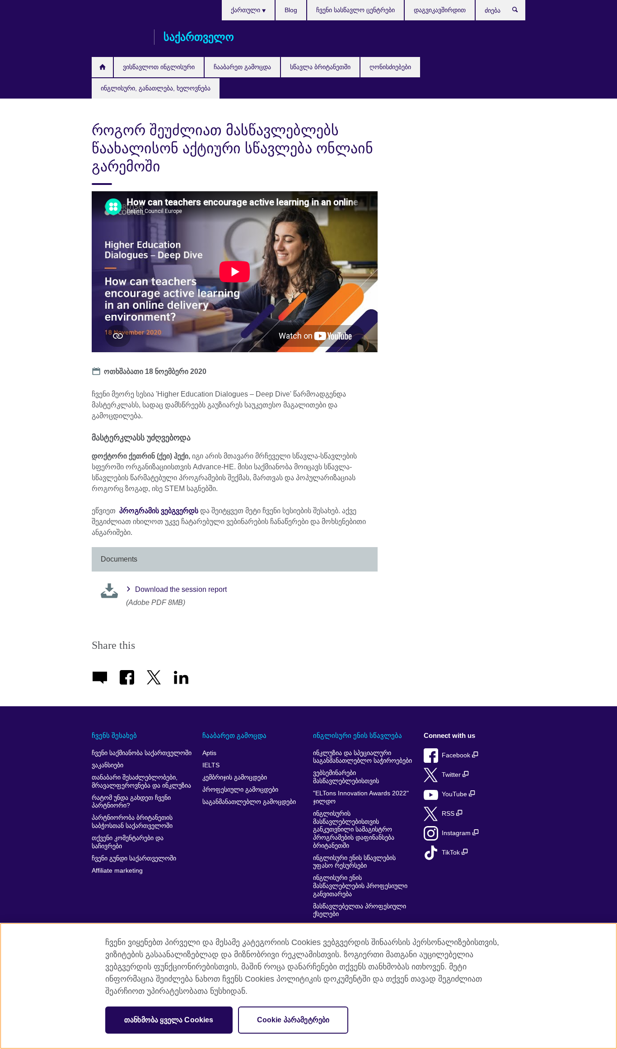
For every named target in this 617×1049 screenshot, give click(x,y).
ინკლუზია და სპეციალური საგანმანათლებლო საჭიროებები (362, 757)
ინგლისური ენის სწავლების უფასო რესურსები (354, 862)
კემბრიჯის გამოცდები (234, 777)
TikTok (452, 852)
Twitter (452, 774)
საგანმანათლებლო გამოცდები (249, 802)
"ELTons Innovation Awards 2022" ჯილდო (361, 797)
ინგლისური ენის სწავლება (357, 735)
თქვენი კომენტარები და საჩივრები (128, 842)
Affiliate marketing (117, 870)
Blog (291, 10)
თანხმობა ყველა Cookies (169, 1020)
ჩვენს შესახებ (114, 735)
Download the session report (181, 589)
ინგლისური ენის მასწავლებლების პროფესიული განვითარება (360, 885)
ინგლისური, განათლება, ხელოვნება (155, 88)
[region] (308, 986)
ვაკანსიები (107, 765)
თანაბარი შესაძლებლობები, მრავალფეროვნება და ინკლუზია (141, 781)
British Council (118, 37)
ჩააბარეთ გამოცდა (242, 67)
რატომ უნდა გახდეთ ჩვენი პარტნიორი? (131, 801)
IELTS (211, 765)
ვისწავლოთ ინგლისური (159, 67)
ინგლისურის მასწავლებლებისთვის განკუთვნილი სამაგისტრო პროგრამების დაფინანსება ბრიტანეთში (353, 829)
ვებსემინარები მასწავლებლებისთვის (346, 777)
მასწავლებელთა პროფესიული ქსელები (359, 910)
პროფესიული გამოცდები (240, 789)
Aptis (209, 753)
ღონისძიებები (390, 67)
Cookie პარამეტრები (293, 1020)
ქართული (246, 10)
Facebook (457, 755)
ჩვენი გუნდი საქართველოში (134, 858)
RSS (449, 813)
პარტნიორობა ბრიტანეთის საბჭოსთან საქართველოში (132, 821)
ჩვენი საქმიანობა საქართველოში (142, 753)
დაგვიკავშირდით (440, 10)
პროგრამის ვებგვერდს (158, 511)
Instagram (457, 833)
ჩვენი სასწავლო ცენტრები (355, 10)
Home (102, 67)
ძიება (519, 11)
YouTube (455, 794)
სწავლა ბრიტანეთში (320, 67)
